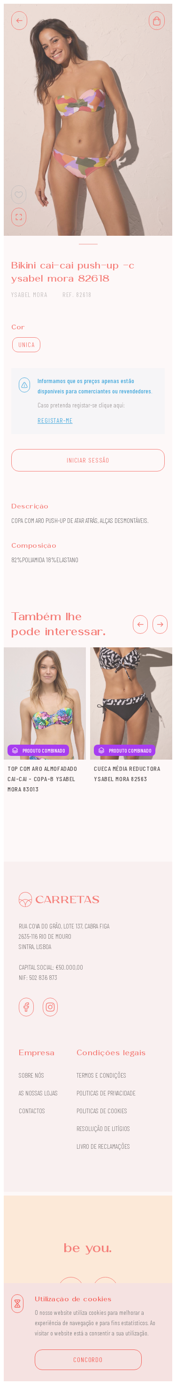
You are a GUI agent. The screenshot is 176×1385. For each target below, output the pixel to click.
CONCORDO (88, 1359)
